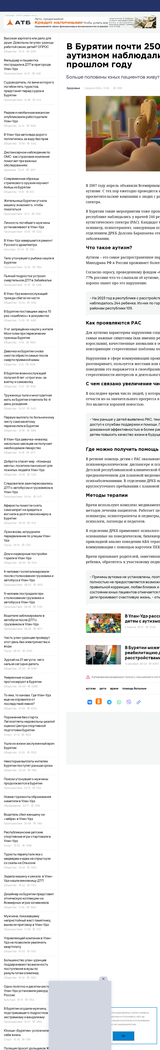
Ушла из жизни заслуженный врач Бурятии (29, 745)
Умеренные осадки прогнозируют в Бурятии (23, 679)
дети (103, 688)
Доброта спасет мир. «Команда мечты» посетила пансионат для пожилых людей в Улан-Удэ (28, 465)
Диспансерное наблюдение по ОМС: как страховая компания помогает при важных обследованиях (27, 158)
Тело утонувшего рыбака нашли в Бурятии (29, 260)
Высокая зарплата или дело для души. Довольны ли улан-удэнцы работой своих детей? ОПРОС (28, 42)
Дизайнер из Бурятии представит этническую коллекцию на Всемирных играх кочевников (29, 898)
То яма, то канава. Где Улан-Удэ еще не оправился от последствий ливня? (27, 699)
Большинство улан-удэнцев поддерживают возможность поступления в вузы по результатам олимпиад (26, 966)
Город (7, 545)
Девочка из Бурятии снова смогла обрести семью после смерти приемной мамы (26, 355)
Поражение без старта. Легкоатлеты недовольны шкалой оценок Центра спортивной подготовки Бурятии (29, 723)
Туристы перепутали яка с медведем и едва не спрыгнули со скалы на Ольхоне (27, 858)
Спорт (8, 734)
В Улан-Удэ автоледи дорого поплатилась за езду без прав (26, 136)
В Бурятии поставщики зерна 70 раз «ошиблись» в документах (27, 313)
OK (123, 1036)
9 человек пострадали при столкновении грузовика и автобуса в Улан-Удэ (24, 597)
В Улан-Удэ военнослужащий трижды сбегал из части (25, 296)
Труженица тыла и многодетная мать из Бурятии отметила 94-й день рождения (28, 399)
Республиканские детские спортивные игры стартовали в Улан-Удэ (27, 836)
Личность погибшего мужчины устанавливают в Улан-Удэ (27, 225)
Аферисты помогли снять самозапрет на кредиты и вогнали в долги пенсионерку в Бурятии (27, 511)
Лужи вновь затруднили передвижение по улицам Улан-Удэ (27, 536)
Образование (12, 805)
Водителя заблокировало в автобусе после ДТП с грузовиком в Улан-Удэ (24, 619)
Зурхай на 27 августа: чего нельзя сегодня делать (24, 661)
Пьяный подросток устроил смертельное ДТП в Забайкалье (28, 278)
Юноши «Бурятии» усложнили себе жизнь (26, 1032)
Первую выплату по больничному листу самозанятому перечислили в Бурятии (29, 421)
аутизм (91, 688)
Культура (9, 249)
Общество (10, 51)
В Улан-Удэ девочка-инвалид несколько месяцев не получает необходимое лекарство (28, 443)
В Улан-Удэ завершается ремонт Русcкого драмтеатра (28, 242)
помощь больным (134, 688)
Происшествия (13, 73)
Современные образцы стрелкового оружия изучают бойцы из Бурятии (26, 182)
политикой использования (134, 1020)
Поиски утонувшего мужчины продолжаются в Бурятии (26, 781)
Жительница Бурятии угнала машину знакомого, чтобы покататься (25, 204)
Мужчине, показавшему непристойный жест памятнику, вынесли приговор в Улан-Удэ (27, 920)
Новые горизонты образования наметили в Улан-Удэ (27, 799)
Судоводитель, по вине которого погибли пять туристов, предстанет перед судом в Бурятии (29, 88)
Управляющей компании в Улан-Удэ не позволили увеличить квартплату (28, 942)
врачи (114, 688)
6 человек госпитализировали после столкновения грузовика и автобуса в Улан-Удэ (28, 575)
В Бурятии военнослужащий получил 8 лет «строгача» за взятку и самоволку (25, 377)
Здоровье (73, 88)
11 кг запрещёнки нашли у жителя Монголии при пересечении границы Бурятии (28, 333)
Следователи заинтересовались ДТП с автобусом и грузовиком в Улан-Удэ (28, 487)
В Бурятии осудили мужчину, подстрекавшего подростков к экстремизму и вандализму (27, 1012)
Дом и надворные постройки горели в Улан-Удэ (25, 556)
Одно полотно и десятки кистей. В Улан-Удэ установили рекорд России (29, 990)
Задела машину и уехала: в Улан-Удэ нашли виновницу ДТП (28, 878)
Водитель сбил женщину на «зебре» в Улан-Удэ (24, 816)
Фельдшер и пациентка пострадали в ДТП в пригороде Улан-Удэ (27, 64)
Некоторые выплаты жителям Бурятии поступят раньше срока (28, 763)
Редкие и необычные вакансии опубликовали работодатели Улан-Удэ (26, 116)
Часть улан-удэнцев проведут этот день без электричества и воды (27, 641)
